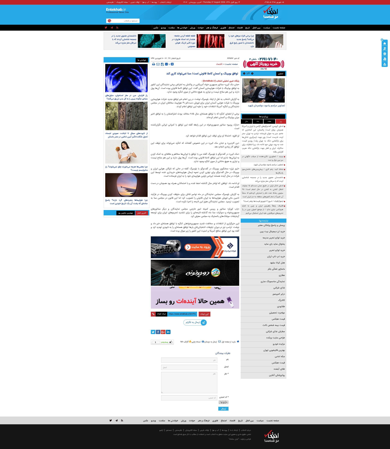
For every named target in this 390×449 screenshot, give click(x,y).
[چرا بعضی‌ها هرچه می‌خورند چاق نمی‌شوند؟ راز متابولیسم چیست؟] (126, 152)
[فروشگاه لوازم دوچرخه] (195, 273)
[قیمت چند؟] (384, 48)
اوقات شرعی (135, 2)
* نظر (226, 373)
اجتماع (231, 27)
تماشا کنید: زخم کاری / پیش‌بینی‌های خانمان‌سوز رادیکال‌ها (262, 171)
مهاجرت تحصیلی (277, 313)
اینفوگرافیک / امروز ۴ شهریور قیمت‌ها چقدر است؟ (263, 201)
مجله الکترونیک (122, 2)
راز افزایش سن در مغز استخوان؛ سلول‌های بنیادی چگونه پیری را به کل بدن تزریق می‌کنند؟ (126, 97)
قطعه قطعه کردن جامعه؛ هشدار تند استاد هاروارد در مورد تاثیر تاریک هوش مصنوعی (183, 41)
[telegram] (112, 28)
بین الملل (256, 27)
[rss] (117, 28)
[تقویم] (384, 58)
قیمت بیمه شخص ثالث (274, 325)
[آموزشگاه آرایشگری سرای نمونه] (195, 298)
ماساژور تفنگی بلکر (276, 269)
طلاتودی (281, 306)
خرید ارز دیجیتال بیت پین (272, 231)
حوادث (201, 27)
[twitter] (106, 28)
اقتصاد (240, 27)
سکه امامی (280, 356)
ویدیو (163, 27)
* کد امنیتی (224, 397)
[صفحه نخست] (384, 43)
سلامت (171, 27)
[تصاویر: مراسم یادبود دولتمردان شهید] (263, 90)
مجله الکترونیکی (191, 430)
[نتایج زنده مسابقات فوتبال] (384, 64)
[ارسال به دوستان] (158, 64)
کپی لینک (204, 314)
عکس (155, 27)
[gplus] (163, 332)
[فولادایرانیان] (195, 247)
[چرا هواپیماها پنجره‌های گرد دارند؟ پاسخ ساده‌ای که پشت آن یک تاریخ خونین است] (126, 185)
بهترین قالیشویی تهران (274, 350)
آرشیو (161, 430)
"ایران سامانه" (234, 439)
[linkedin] (168, 332)
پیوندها (154, 2)
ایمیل (226, 366)
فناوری (223, 27)
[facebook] (158, 332)
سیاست (266, 27)
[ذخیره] (162, 64)
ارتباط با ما (234, 430)
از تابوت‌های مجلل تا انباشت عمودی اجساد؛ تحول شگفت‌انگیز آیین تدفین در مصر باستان (126, 135)
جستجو (169, 430)
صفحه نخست (279, 27)
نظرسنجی (110, 2)
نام (227, 359)
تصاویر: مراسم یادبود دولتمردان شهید (266, 105)
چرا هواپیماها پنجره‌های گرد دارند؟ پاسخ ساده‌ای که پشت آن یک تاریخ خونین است (126, 201)
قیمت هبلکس (278, 319)
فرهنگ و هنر (212, 27)
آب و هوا (145, 2)
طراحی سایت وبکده (275, 338)
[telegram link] (116, 420)
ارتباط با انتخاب (165, 2)
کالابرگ (281, 300)
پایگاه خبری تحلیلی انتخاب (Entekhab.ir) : (220, 81)
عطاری (282, 275)
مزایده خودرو (279, 344)
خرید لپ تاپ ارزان (276, 256)
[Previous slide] (252, 73)
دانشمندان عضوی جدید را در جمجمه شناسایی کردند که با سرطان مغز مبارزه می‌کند (124, 39)
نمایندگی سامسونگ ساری (273, 281)
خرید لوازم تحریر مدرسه (274, 238)
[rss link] (122, 420)
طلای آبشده (279, 369)
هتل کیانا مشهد (277, 263)
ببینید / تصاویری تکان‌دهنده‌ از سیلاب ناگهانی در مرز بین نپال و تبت (262, 158)
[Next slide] (244, 73)
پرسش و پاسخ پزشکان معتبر (271, 225)
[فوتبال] (384, 53)
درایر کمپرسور (279, 294)
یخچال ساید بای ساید (274, 244)
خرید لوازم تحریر (277, 250)
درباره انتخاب (246, 430)
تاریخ (247, 27)
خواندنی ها (182, 27)
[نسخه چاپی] (153, 64)
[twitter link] (110, 420)
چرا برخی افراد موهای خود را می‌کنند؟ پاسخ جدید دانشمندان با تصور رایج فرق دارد (241, 41)
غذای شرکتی (279, 288)
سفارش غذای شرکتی (275, 331)
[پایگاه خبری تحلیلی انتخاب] (273, 14)
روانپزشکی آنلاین (277, 375)
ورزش (192, 27)
